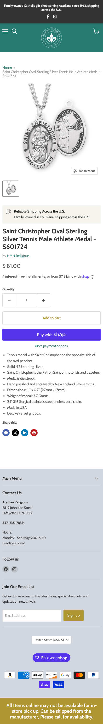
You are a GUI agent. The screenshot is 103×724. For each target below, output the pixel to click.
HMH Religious (18, 256)
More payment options (51, 346)
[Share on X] (15, 432)
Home (7, 68)
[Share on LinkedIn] (24, 432)
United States (49, 640)
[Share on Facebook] (6, 432)
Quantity (8, 289)
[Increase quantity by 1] (43, 300)
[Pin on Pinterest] (34, 432)
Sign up (73, 615)
